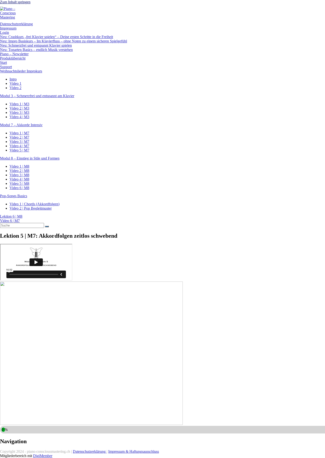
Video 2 (15, 88)
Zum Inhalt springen (15, 2)
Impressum (8, 28)
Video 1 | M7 (19, 133)
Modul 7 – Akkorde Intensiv (21, 125)
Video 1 (15, 83)
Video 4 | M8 (19, 179)
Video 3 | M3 (19, 113)
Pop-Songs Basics (13, 196)
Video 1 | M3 (19, 104)
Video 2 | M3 (19, 108)
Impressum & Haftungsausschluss (133, 451)
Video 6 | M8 (19, 188)
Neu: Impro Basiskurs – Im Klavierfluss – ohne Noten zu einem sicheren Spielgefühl (63, 41)
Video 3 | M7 (19, 142)
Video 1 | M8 (19, 166)
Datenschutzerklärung (16, 24)
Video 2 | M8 (19, 171)
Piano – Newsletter (14, 54)
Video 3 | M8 (19, 175)
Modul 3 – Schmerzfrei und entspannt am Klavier (37, 96)
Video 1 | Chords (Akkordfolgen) (34, 204)
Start (3, 62)
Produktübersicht (12, 58)
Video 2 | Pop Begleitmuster (31, 208)
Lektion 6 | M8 (11, 216)
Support (6, 67)
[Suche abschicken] (47, 226)
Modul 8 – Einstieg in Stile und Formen (29, 158)
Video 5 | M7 (19, 150)
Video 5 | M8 (19, 183)
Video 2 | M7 (19, 137)
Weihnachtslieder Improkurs (21, 71)
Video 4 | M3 (19, 117)
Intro (13, 79)
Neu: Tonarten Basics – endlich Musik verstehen (36, 50)
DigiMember (42, 456)
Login (4, 32)
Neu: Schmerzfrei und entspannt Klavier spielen (36, 45)
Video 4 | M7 (19, 146)
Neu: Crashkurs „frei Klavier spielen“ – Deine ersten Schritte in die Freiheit (56, 37)
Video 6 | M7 (10, 221)
